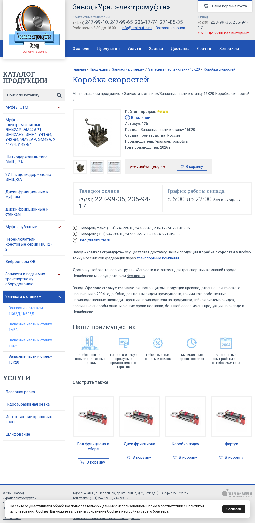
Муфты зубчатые (21, 226)
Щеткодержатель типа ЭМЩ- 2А (26, 159)
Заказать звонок (170, 28)
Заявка (156, 48)
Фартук (231, 444)
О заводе (81, 48)
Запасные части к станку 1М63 (30, 327)
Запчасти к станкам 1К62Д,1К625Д (26, 311)
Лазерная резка (20, 392)
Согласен (233, 509)
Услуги (134, 48)
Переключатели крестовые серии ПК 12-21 (28, 244)
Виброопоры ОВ (20, 261)
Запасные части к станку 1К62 (30, 343)
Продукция (108, 48)
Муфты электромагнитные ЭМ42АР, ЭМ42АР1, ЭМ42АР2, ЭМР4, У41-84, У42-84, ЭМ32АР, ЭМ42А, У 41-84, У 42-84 (30, 132)
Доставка (180, 48)
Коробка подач (185, 444)
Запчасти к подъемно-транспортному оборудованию (26, 279)
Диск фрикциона (139, 444)
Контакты (229, 48)
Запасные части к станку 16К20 (30, 359)
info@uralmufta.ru (137, 28)
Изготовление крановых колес (28, 419)
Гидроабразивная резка (27, 404)
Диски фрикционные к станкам (26, 212)
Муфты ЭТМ (16, 107)
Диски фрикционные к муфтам (26, 194)
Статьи (204, 48)
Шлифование (17, 434)
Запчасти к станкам (23, 296)
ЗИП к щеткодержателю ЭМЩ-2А (28, 177)
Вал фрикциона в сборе (93, 446)
